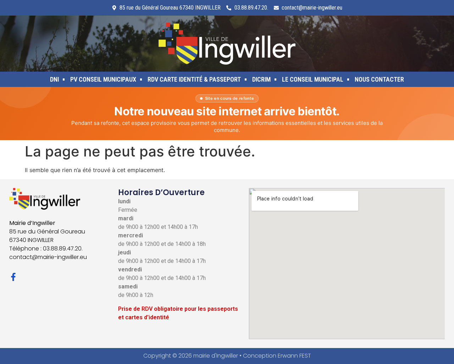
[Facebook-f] (13, 277)
